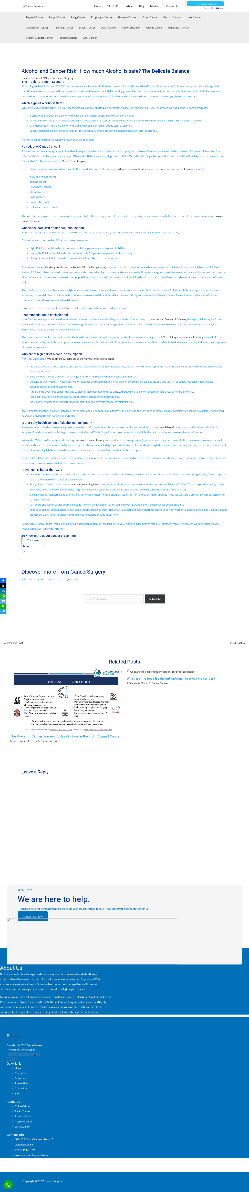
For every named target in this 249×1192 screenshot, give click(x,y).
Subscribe (155, 598)
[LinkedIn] (3, 590)
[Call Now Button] (8, 1184)
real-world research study (90, 440)
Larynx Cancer (57, 17)
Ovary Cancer (109, 27)
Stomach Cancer (127, 17)
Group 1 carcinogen (73, 161)
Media (154, 6)
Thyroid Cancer (35, 17)
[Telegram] (3, 611)
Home (97, 6)
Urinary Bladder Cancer (39, 37)
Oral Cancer (90, 37)
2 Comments (133, 683)
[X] (3, 585)
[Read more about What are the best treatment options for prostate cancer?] (161, 671)
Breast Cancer (87, 27)
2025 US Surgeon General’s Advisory (182, 337)
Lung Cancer (78, 17)
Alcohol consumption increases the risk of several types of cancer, (156, 169)
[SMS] (3, 606)
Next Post (237, 642)
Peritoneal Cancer (178, 27)
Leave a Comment (32, 78)
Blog (142, 6)
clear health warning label (84, 484)
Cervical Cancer (131, 27)
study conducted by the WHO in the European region (79, 267)
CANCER (112, 6)
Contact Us (172, 6)
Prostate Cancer (67, 37)
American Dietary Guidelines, (170, 319)
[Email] (3, 601)
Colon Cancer (150, 17)
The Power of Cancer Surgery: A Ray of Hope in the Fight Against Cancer (65, 736)
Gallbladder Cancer (37, 27)
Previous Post (13, 642)
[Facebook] (3, 580)
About (130, 6)
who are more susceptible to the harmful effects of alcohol (80, 358)
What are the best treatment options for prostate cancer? (171, 678)
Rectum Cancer (172, 17)
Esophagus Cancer (101, 17)
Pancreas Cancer (63, 27)
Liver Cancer (193, 17)
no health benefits (166, 427)
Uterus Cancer (154, 27)
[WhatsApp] (3, 596)
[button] (225, 27)
